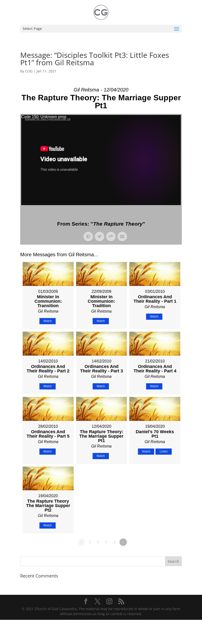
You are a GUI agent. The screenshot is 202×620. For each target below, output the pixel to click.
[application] (101, 160)
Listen (164, 451)
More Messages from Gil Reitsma (101, 214)
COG (29, 71)
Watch (47, 321)
